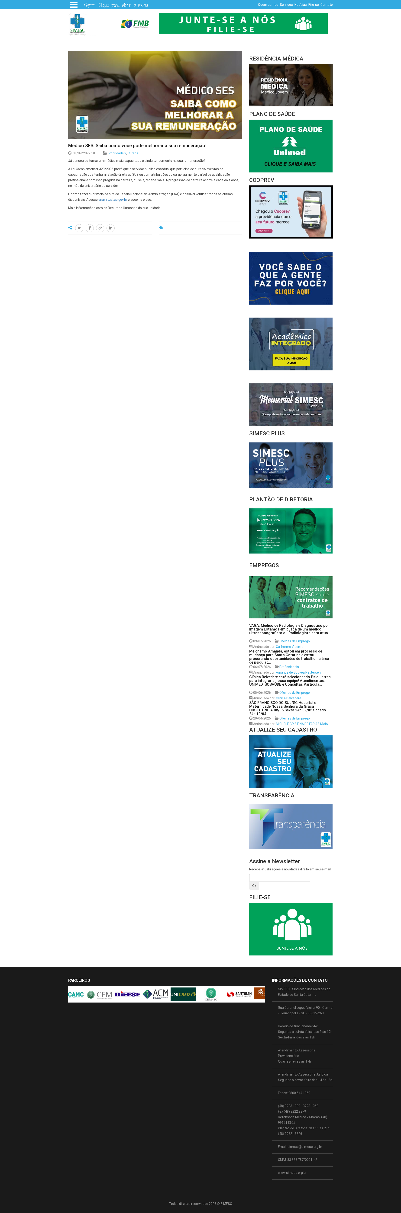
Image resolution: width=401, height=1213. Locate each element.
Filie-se (313, 4)
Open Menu (73, 4)
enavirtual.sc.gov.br (112, 199)
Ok (254, 886)
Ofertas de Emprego (294, 641)
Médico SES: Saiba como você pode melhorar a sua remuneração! (137, 145)
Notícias (300, 4)
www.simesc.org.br (292, 1173)
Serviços (286, 4)
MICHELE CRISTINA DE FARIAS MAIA (302, 724)
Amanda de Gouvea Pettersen (298, 672)
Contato (326, 4)
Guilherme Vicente (289, 647)
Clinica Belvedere (288, 698)
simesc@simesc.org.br (305, 1147)
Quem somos (268, 4)
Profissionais (289, 667)
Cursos (133, 153)
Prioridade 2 (117, 153)
